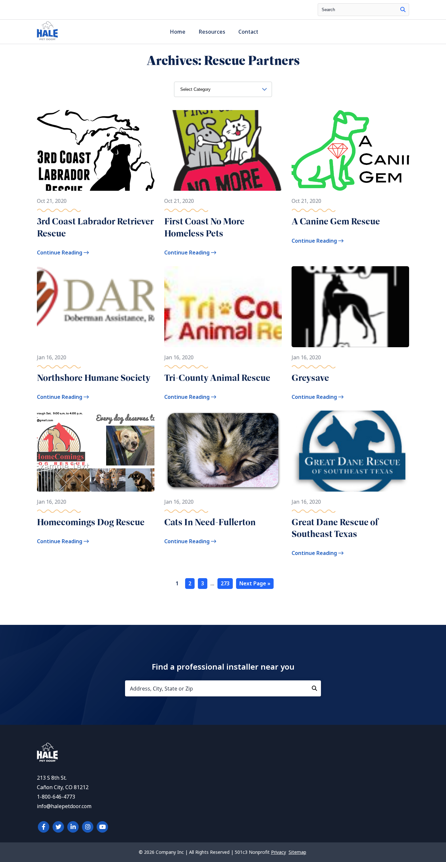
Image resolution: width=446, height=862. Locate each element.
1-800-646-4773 (56, 797)
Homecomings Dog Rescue (91, 522)
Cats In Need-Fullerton (210, 522)
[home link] (47, 760)
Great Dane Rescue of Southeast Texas (335, 528)
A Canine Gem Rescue (336, 221)
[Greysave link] (350, 306)
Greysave (310, 377)
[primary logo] (47, 40)
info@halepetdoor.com (64, 806)
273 (225, 583)
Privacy (278, 852)
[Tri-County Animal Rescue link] (223, 306)
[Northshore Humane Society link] (95, 306)
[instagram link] (87, 827)
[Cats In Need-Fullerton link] (223, 451)
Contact (248, 32)
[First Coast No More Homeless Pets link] (223, 150)
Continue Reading (60, 252)
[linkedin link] (73, 827)
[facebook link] (43, 827)
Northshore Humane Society (94, 377)
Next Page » (254, 583)
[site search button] (402, 10)
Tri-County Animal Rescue (217, 377)
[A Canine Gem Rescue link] (350, 150)
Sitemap (297, 852)
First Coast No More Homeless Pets (204, 227)
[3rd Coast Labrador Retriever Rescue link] (95, 150)
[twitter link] (58, 827)
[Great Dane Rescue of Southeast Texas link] (350, 451)
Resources (212, 32)
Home (177, 32)
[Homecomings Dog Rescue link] (95, 451)
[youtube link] (102, 827)
